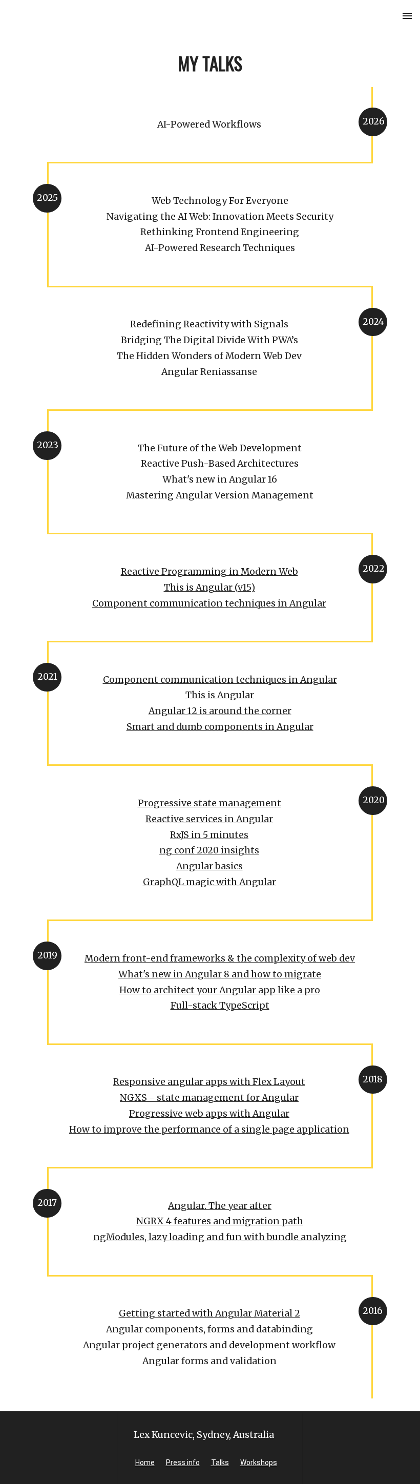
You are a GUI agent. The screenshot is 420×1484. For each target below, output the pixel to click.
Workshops (258, 1462)
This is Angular (219, 695)
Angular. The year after (219, 1205)
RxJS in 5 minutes (209, 835)
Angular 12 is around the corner (220, 711)
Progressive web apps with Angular (209, 1113)
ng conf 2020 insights (209, 850)
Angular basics (209, 866)
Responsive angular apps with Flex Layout (209, 1082)
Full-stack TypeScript (220, 1005)
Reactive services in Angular (209, 819)
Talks (220, 1462)
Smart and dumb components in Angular (220, 727)
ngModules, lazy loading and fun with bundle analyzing (220, 1237)
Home (145, 1462)
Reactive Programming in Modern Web (209, 571)
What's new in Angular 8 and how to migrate (219, 974)
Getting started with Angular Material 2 (209, 1313)
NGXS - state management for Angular (209, 1097)
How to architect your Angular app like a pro (219, 990)
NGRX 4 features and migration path (219, 1221)
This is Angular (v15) (209, 587)
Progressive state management (209, 803)
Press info (183, 1462)
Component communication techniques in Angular (209, 603)
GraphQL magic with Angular (209, 882)
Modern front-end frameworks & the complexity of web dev (220, 958)
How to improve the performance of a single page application (209, 1129)
